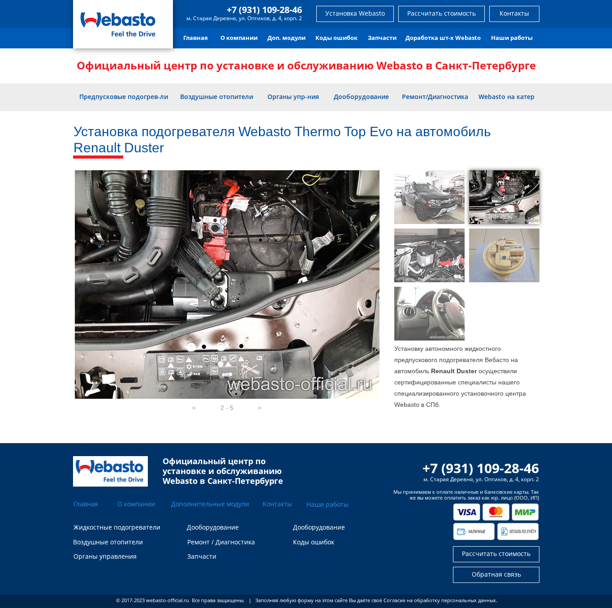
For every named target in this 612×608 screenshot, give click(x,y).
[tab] (429, 197)
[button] (194, 408)
